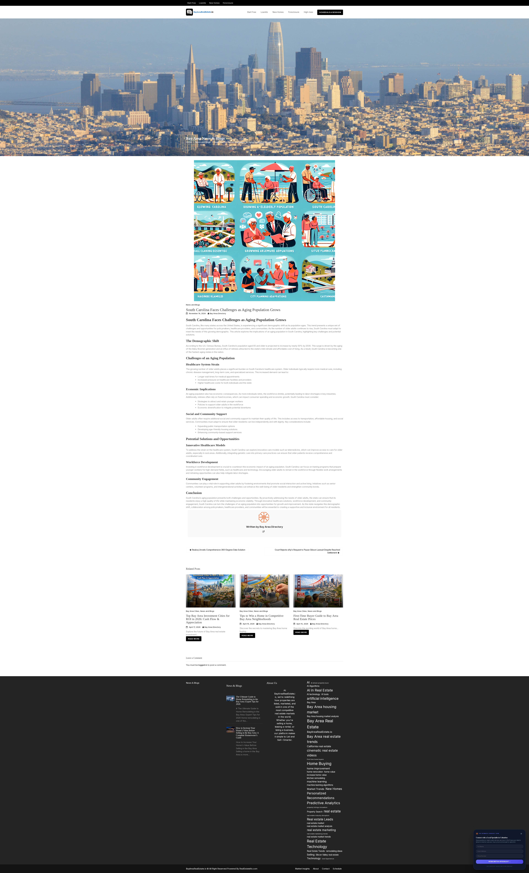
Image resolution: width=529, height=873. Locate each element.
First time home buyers (315, 759)
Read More (193, 639)
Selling (311, 854)
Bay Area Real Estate (320, 724)
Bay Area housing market (321, 709)
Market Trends (315, 788)
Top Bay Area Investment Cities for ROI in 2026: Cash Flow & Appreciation (208, 619)
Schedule (337, 868)
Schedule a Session (330, 12)
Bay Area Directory (218, 313)
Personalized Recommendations (320, 795)
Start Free (191, 3)
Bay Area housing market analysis (323, 716)
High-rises (308, 12)
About (316, 868)
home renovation (315, 771)
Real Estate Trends (316, 851)
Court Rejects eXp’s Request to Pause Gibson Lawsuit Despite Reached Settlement (307, 551)
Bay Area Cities (192, 611)
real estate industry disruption (318, 815)
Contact (326, 868)
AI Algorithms (313, 686)
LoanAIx (202, 3)
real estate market (315, 823)
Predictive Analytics (323, 803)
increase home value (317, 775)
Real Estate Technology (317, 844)
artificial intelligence (322, 698)
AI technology (313, 694)
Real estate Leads (320, 819)
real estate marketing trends (317, 834)
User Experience (328, 859)
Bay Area (311, 702)
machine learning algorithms (320, 785)
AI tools (325, 694)
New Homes (214, 3)
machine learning (317, 781)
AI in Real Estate (320, 690)
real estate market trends (319, 836)
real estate (332, 811)
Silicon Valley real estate (327, 854)
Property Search (314, 812)
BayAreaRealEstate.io (319, 731)
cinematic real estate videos (322, 753)
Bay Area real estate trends (324, 739)
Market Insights (302, 868)
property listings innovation (317, 807)
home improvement (318, 768)
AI (308, 682)
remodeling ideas (334, 851)
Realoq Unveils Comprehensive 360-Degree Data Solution (218, 550)
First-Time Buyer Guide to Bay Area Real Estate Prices (315, 617)
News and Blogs (193, 305)
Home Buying (319, 763)
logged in (202, 665)
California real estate (319, 746)
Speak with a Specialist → (499, 861)
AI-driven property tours (320, 683)
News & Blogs (192, 683)
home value (329, 771)
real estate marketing (321, 830)
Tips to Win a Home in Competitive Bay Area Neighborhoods (262, 617)
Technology (314, 858)
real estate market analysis (319, 826)
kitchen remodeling (316, 778)
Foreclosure (228, 3)
